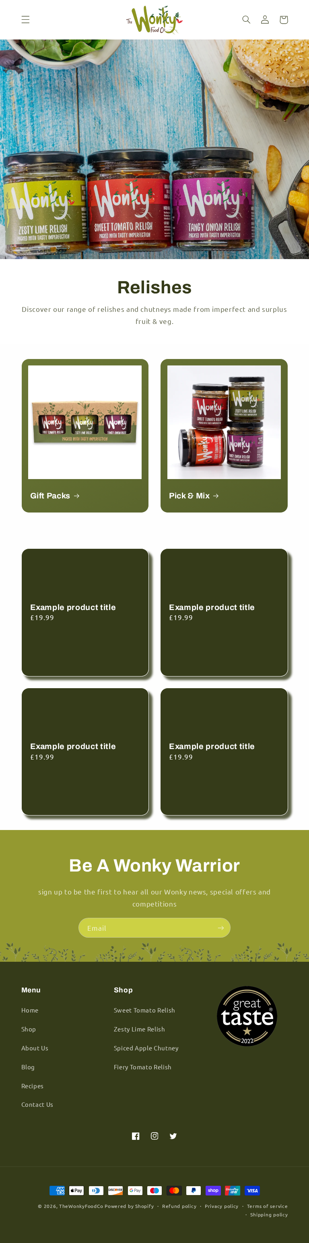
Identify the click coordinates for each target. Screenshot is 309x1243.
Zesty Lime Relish (139, 1029)
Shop (29, 1029)
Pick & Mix (189, 496)
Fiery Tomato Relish (143, 1067)
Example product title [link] (73, 607)
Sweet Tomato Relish (144, 1010)
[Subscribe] (221, 928)
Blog (28, 1067)
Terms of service (267, 1206)
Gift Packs (50, 496)
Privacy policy (222, 1206)
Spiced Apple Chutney (146, 1048)
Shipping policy (269, 1214)
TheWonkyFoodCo (81, 1206)
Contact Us (37, 1104)
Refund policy (179, 1206)
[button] (25, 19)
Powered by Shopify (129, 1206)
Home (30, 1010)
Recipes (32, 1085)
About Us (35, 1048)
